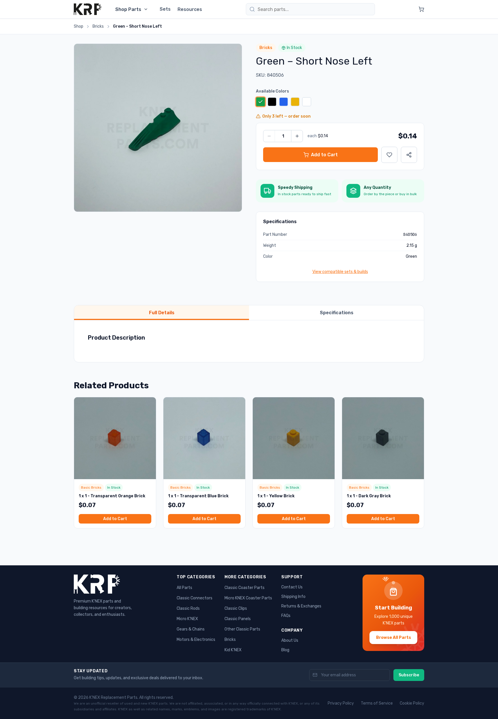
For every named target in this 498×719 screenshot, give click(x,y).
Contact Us (292, 587)
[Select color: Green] (260, 102)
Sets (165, 9)
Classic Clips (236, 608)
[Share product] (409, 155)
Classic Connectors (194, 598)
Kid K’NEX (233, 650)
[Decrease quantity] (269, 136)
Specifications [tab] (336, 312)
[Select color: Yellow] (295, 101)
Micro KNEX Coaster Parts (248, 598)
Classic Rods (188, 608)
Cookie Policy (412, 703)
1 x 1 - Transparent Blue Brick (198, 496)
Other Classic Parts (242, 629)
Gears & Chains (191, 629)
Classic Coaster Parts (245, 587)
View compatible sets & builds (340, 271)
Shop (78, 26)
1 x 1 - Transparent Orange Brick (112, 496)
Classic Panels (238, 618)
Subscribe (409, 675)
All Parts (184, 587)
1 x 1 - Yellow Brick (276, 496)
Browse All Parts (393, 637)
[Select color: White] (306, 101)
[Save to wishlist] (389, 155)
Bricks (98, 26)
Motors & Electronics (196, 639)
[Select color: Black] (272, 101)
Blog (285, 650)
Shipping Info (293, 596)
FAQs (285, 615)
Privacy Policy (341, 703)
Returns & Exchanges (301, 606)
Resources (190, 9)
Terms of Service (377, 703)
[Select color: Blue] (283, 101)
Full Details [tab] (161, 312)
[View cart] (421, 9)
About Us (289, 640)
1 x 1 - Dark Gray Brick (369, 496)
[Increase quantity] (297, 136)
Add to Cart (115, 518)
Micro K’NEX (187, 618)
